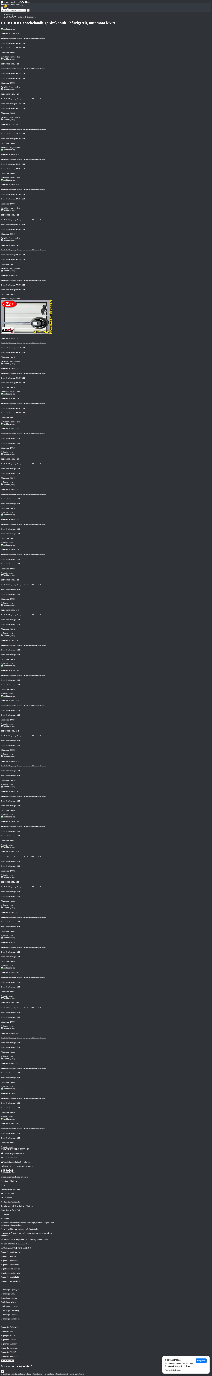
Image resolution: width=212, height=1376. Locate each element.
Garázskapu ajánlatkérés (10, 1374)
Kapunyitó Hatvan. (8, 1335)
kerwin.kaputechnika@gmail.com (16, 1162)
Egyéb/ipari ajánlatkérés (74, 1374)
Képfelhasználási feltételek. (11, 1210)
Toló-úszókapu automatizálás (53, 1374)
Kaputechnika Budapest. (10, 1269)
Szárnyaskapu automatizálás (31, 1374)
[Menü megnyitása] (8, 8)
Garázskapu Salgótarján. (10, 1319)
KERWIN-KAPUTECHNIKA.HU (15, 1149)
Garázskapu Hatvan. (9, 1298)
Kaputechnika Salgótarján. (11, 1281)
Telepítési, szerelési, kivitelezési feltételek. (17, 1206)
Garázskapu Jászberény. (10, 1310)
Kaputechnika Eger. (8, 1256)
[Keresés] (25, 10)
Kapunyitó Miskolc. (8, 1340)
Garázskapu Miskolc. (9, 1302)
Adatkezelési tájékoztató (173, 1370)
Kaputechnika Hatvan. (9, 1260)
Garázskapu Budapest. (9, 1306)
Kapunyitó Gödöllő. (9, 1352)
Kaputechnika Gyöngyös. (11, 1252)
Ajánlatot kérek (7, 452)
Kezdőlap (9, 15)
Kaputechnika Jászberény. (11, 1273)
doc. (29, 2)
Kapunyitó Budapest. (9, 1344)
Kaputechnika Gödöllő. (10, 1277)
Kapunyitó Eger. (7, 1331)
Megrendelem (14, 57)
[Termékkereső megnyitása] (2, 7)
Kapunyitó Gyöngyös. (9, 1327)
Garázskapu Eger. (8, 1294)
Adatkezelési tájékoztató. (10, 1202)
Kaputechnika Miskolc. (10, 1265)
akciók (19, 2)
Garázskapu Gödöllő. (9, 1315)
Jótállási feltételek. (8, 1193)
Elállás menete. (7, 1198)
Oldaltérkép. (6, 1214)
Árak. (3, 1185)
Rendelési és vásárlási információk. (14, 1177)
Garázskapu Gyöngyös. (10, 1290)
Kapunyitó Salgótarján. (10, 1356)
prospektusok (8, 2)
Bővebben (5, 57)
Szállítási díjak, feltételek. (11, 1189)
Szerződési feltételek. (9, 1181)
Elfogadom (201, 1361)
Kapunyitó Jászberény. (10, 1348)
